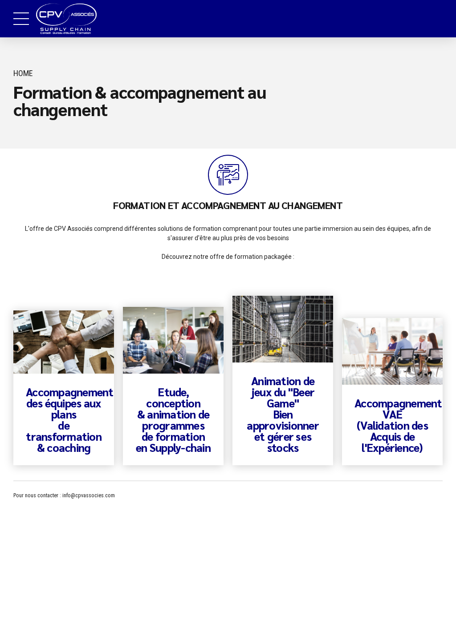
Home (23, 73)
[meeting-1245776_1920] (173, 340)
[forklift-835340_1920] (282, 329)
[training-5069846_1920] (392, 351)
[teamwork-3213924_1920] (63, 342)
